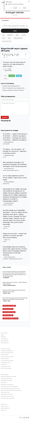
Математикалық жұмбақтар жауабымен (11, 390)
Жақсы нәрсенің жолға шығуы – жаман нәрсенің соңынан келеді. (15, 283)
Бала (9, 38)
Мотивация (4, 364)
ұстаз (4, 144)
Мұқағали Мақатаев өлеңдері (8, 376)
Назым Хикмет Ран (9, 168)
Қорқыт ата (7, 239)
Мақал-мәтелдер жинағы (7, 352)
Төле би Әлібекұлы (9, 203)
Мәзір (4, 2)
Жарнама (3, 336)
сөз (5, 157)
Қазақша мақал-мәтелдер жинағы (11, 86)
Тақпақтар (3, 382)
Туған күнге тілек (6, 41)
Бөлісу (5, 75)
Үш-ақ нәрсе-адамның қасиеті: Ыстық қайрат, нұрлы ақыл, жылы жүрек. (15, 178)
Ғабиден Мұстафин (9, 155)
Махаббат (10, 35)
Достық (24, 35)
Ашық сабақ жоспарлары (7, 360)
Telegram (19, 75)
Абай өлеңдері (4, 374)
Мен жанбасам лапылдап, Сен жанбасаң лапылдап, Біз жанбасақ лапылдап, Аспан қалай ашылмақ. (15, 164)
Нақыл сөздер (4, 354)
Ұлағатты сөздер (8, 54)
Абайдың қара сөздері (6, 380)
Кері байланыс (4, 340)
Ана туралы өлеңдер (6, 378)
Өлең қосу (3, 410)
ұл (3, 241)
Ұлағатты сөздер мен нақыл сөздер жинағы (13, 88)
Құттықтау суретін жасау (7, 396)
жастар (4, 170)
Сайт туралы (4, 333)
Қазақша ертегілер (6, 366)
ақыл (9, 69)
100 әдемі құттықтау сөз (7, 394)
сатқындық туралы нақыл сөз (15, 258)
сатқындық (5, 258)
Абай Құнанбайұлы (9, 182)
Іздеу (15, 30)
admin (17, 54)
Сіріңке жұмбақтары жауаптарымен (10, 388)
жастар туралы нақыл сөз (13, 170)
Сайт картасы (4, 338)
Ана (3, 35)
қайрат (4, 183)
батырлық (9, 205)
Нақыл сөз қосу (5, 406)
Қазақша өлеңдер (5, 348)
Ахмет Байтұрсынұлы (9, 257)
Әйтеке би (7, 226)
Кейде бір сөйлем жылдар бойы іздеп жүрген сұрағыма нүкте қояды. (14, 290)
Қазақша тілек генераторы (8, 398)
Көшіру (5, 78)
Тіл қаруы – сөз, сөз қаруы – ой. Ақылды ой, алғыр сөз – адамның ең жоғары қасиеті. (14, 151)
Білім (3, 38)
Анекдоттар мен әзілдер (7, 356)
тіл (3, 157)
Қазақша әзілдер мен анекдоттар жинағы (13, 90)
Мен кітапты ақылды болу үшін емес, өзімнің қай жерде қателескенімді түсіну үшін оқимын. (15, 298)
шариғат (5, 205)
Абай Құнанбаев (18, 38)
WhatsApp (11, 75)
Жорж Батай (8, 70)
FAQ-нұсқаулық (4, 342)
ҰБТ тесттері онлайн (6, 368)
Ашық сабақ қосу (5, 408)
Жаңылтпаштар (5, 358)
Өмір (17, 35)
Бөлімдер (6, 20)
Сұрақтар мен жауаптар (7, 384)
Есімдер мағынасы (5, 362)
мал (5, 241)
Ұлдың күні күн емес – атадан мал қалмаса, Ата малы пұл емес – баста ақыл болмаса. (15, 235)
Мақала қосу (4, 404)
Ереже (2, 335)
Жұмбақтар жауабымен (7, 350)
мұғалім (7, 144)
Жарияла (5, 117)
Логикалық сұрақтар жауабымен (9, 386)
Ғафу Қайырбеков (8, 142)
